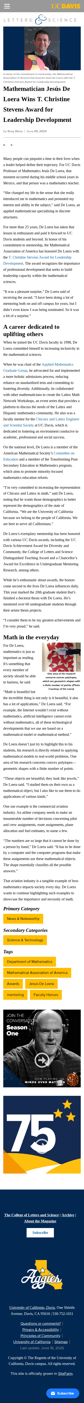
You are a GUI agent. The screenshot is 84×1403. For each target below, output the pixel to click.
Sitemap (61, 1342)
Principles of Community (40, 1335)
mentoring (15, 994)
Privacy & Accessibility (40, 1329)
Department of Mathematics (29, 961)
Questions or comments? (41, 1323)
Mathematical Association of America (37, 972)
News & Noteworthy (23, 918)
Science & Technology (25, 940)
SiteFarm (65, 1373)
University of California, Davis (32, 1308)
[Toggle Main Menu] (7, 6)
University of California (31, 1342)
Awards (13, 983)
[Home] (40, 19)
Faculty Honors (46, 994)
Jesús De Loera (41, 983)
